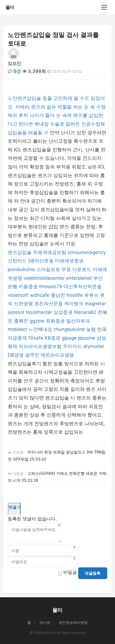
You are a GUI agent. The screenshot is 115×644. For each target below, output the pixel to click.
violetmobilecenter (44, 278)
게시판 (44, 622)
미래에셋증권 (69, 261)
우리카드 (72, 346)
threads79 (50, 286)
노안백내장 (40, 329)
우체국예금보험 (49, 252)
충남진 (58, 295)
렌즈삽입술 (20, 252)
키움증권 (28, 286)
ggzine (37, 321)
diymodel (93, 346)
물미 (10, 7)
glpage (69, 338)
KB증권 (52, 338)
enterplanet (79, 278)
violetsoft (18, 295)
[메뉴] (104, 7)
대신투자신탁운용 (83, 286)
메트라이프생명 (57, 355)
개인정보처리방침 (73, 622)
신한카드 (17, 261)
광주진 (32, 355)
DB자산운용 (41, 261)
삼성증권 (63, 312)
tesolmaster (39, 312)
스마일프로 (48, 269)
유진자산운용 (48, 303)
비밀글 (70, 572)
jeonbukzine (21, 269)
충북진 (21, 321)
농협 (91, 329)
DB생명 (16, 355)
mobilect (17, 329)
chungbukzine (69, 329)
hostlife (74, 295)
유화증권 (55, 321)
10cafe (35, 338)
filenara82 (85, 312)
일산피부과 (78, 321)
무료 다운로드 (76, 269)
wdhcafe (39, 295)
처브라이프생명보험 (40, 346)
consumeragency (87, 252)
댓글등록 (92, 573)
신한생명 (23, 303)
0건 (16, 71)
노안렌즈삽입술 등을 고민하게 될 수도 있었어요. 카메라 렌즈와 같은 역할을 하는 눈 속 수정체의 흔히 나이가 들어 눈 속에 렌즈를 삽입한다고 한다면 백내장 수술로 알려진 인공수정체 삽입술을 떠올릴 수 (57, 115)
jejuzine (86, 338)
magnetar (95, 303)
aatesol (16, 312)
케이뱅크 (73, 303)
